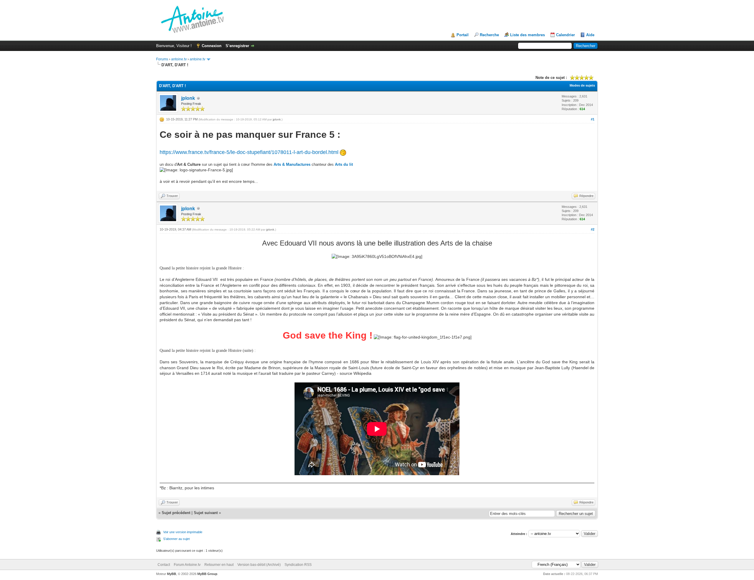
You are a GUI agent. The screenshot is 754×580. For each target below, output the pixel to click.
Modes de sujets (582, 85)
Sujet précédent (176, 513)
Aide (590, 35)
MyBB (171, 574)
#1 (592, 119)
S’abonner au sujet (176, 539)
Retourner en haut (219, 565)
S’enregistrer (237, 46)
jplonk (188, 98)
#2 (592, 229)
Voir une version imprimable (182, 532)
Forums (162, 59)
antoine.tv (179, 59)
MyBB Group (207, 574)
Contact (164, 565)
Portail (463, 35)
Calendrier (565, 35)
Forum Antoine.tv (187, 565)
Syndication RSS (298, 565)
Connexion (211, 46)
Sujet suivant (206, 513)
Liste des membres (527, 35)
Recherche (489, 35)
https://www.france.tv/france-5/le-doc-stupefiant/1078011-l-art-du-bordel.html (249, 152)
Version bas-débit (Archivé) (259, 565)
